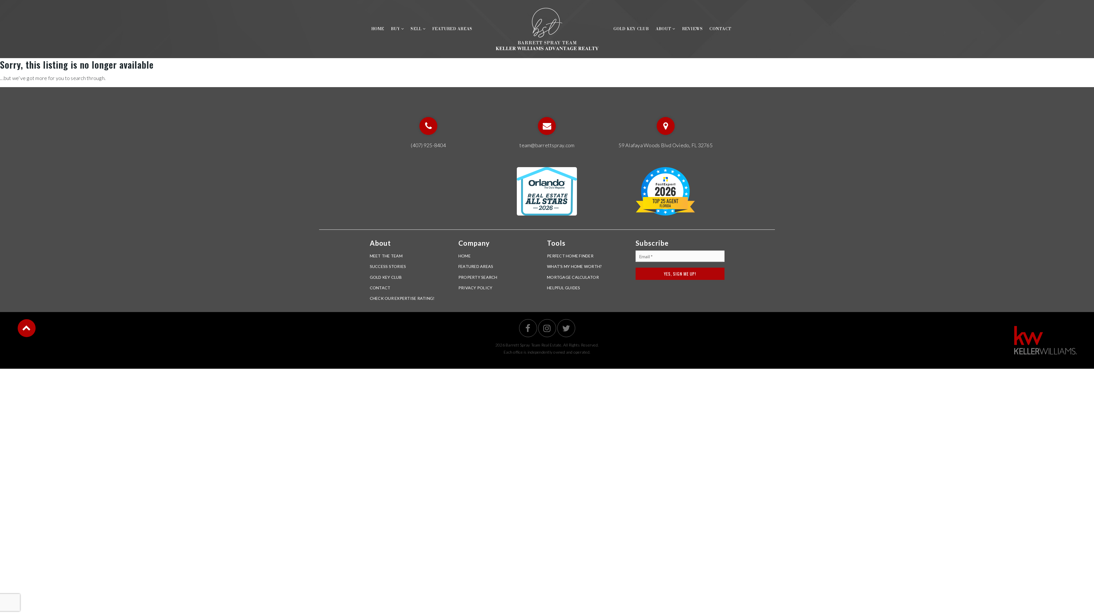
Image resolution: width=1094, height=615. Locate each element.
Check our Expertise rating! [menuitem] (402, 298)
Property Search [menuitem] (477, 277)
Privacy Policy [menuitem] (475, 287)
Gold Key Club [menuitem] (631, 29)
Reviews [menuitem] (692, 29)
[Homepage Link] (547, 28)
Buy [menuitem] (396, 29)
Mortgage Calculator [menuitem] (573, 277)
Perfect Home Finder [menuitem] (570, 255)
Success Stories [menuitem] (388, 266)
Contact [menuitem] (720, 29)
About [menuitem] (664, 29)
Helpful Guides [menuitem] (563, 287)
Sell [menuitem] (417, 29)
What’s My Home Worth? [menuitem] (574, 266)
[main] (547, 70)
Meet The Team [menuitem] (386, 255)
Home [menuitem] (377, 29)
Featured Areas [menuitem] (452, 29)
